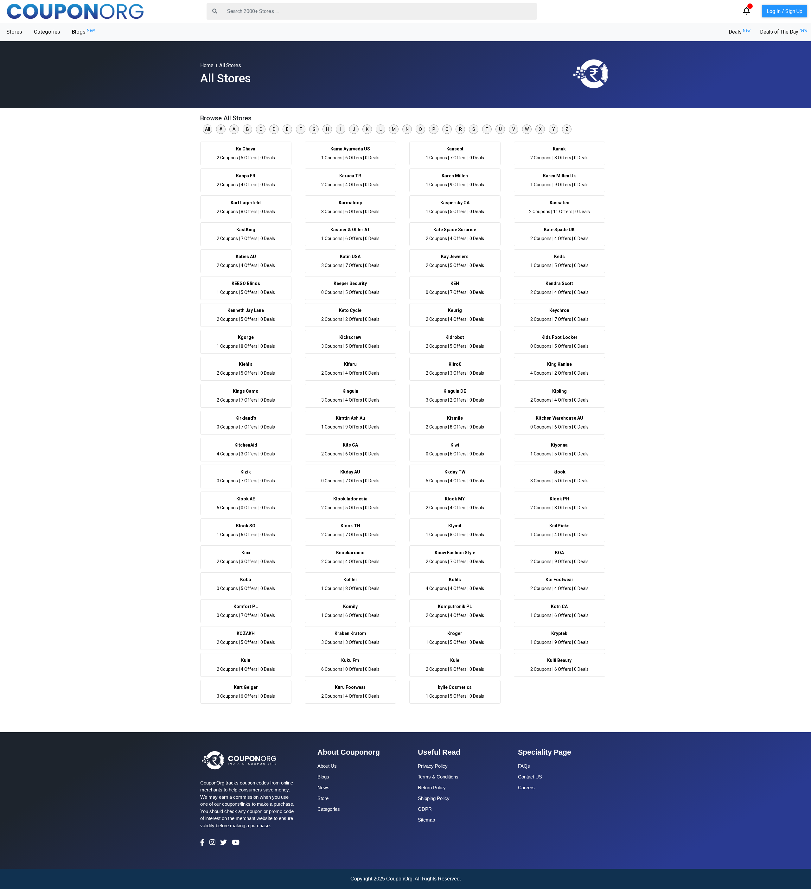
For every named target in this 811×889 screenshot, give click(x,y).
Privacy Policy (433, 766)
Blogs (83, 31)
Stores (14, 32)
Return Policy (432, 787)
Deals (739, 32)
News (323, 787)
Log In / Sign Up (784, 11)
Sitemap (426, 819)
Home (207, 65)
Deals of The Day (783, 32)
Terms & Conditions (438, 776)
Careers (526, 787)
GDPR (425, 809)
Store (323, 798)
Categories (47, 32)
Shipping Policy (434, 798)
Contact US (530, 776)
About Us (327, 766)
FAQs (524, 766)
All (207, 129)
